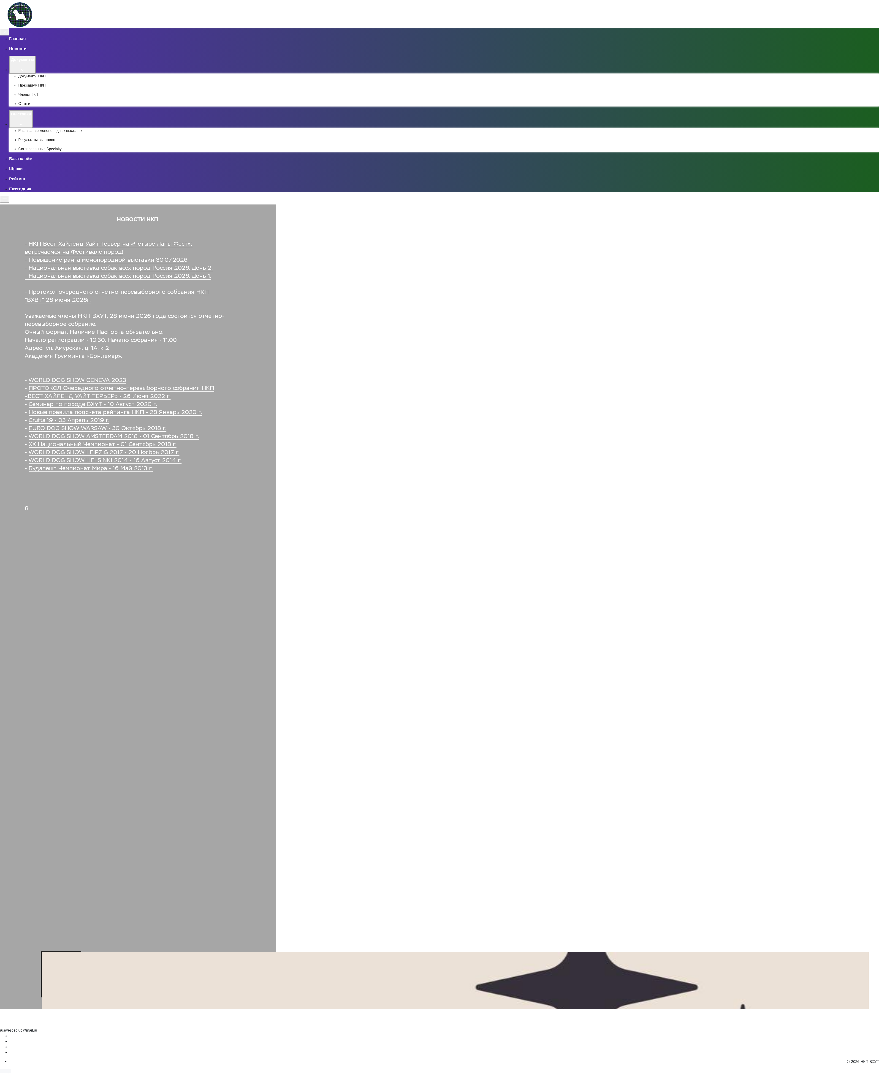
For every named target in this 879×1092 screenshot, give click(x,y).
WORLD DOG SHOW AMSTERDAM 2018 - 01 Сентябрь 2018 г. (114, 436)
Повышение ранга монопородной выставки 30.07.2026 (108, 260)
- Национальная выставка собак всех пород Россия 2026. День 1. (118, 276)
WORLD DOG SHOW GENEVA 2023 (77, 380)
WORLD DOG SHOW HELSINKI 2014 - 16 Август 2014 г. (105, 460)
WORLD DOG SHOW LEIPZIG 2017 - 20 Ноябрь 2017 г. (104, 452)
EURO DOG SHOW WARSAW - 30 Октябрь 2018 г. (97, 428)
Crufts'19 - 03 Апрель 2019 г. (69, 420)
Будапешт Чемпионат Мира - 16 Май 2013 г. (91, 468)
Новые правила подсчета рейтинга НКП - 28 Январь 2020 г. (115, 412)
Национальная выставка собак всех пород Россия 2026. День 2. (121, 268)
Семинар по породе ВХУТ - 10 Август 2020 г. (93, 404)
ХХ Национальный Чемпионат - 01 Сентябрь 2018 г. (102, 444)
